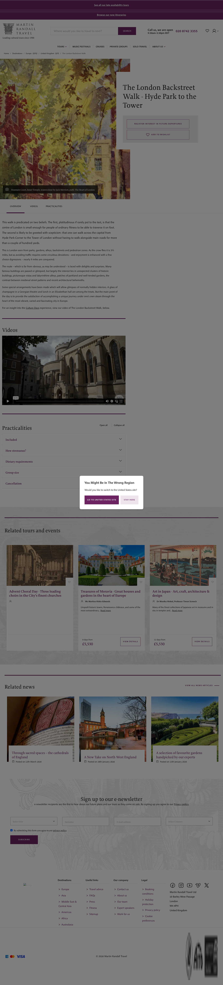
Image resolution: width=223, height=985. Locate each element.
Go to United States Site (101, 500)
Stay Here (129, 500)
